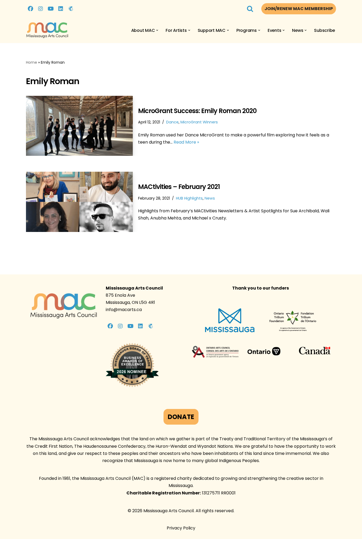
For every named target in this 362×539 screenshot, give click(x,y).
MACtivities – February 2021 (179, 186)
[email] (71, 9)
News (210, 198)
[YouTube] (51, 9)
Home (31, 62)
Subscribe (324, 30)
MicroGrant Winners (199, 122)
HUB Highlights (189, 198)
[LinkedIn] (61, 9)
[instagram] (41, 9)
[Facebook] (30, 9)
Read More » (186, 142)
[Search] (250, 8)
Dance (172, 122)
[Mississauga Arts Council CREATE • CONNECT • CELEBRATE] (47, 30)
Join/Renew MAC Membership (298, 9)
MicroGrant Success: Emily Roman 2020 (197, 110)
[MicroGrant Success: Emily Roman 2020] (79, 126)
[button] (157, 30)
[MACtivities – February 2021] (79, 202)
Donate (181, 416)
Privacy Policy (181, 528)
